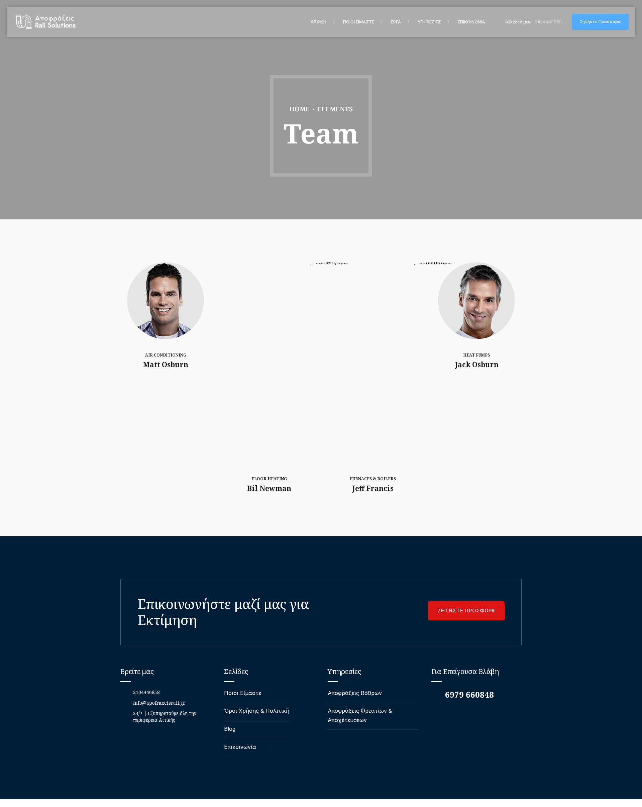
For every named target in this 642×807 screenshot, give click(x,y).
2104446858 (146, 692)
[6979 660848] (435, 694)
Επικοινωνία (240, 746)
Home (300, 108)
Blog (229, 728)
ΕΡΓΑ (396, 21)
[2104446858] (124, 692)
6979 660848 (469, 694)
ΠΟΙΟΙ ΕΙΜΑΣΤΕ (358, 21)
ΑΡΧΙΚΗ (318, 21)
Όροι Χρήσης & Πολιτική (256, 710)
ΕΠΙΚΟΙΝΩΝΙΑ (471, 21)
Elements (335, 108)
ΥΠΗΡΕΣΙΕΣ (429, 21)
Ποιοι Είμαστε (242, 693)
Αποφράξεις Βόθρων (355, 693)
